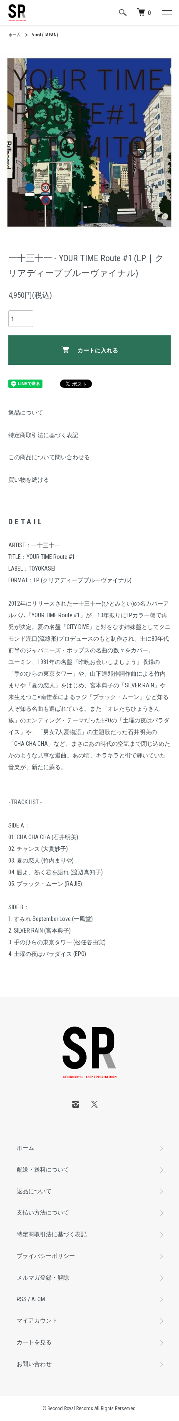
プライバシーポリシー (46, 1255)
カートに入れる (97, 350)
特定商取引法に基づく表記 (43, 435)
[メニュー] (166, 12)
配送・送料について (43, 1169)
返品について (25, 412)
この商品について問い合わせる (49, 457)
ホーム (14, 35)
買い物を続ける (28, 479)
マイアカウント (37, 1320)
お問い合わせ (34, 1364)
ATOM (38, 1299)
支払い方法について (43, 1212)
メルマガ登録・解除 (43, 1277)
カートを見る (34, 1342)
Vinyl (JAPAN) (45, 35)
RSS (22, 1299)
